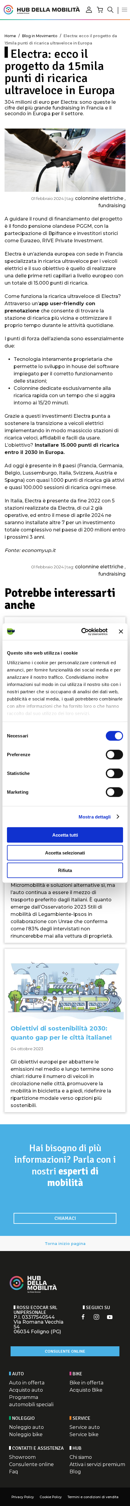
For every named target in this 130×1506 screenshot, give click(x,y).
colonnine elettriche (100, 198)
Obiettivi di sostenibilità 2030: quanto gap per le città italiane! (61, 1033)
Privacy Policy (22, 1497)
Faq (13, 1472)
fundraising (111, 205)
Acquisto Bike (86, 1390)
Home (10, 36)
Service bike (84, 1434)
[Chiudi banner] (121, 631)
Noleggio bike (26, 1434)
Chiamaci (65, 1218)
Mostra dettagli (95, 816)
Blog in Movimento (39, 36)
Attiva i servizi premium (97, 1464)
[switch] (114, 755)
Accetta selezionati (65, 852)
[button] (124, 9)
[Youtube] (110, 1317)
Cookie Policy (51, 1497)
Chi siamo (81, 1457)
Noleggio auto (26, 1427)
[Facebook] (83, 1317)
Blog (75, 1472)
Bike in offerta (86, 1383)
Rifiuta (65, 870)
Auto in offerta (26, 1383)
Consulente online (65, 1351)
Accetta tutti (65, 835)
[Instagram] (96, 1317)
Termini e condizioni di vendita (93, 1497)
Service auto (85, 1427)
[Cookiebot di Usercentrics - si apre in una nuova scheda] (82, 631)
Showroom (22, 1457)
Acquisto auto (26, 1390)
